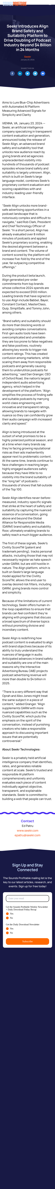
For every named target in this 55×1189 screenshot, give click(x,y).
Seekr (27, 56)
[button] (50, 3)
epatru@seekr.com (27, 835)
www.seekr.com (27, 830)
